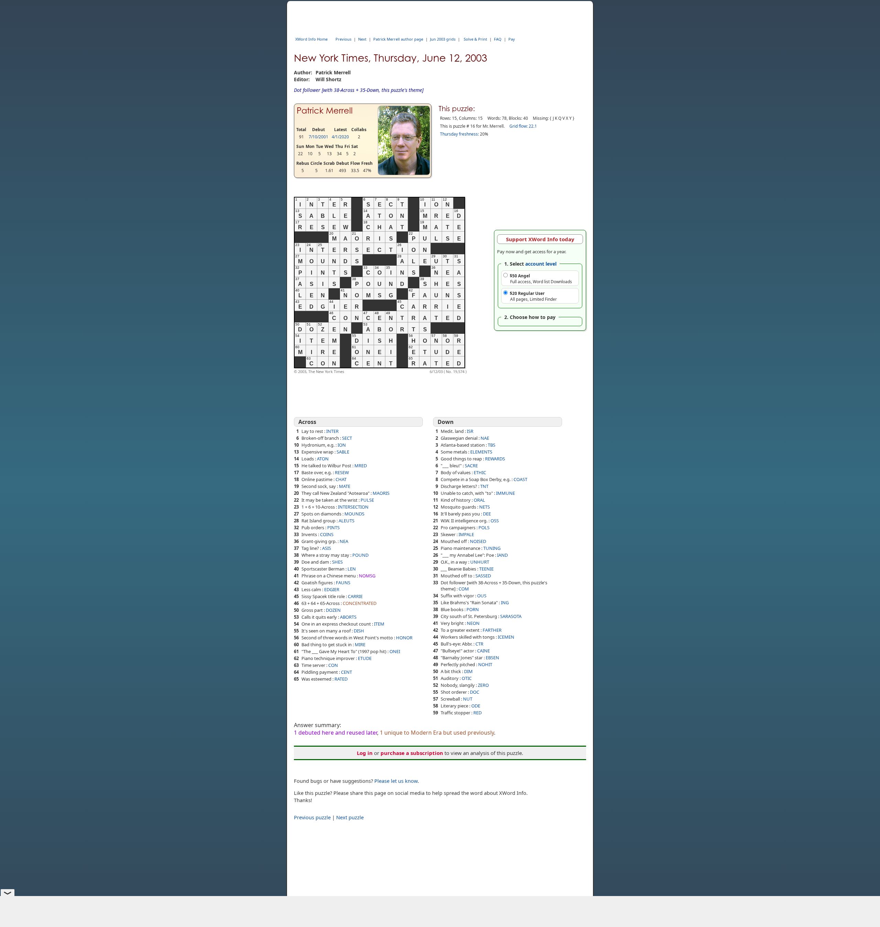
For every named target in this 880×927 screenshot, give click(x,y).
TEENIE (486, 569)
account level (541, 263)
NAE (485, 438)
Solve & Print (475, 39)
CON (333, 665)
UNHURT (479, 562)
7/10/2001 (318, 137)
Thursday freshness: (459, 134)
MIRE (360, 644)
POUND (360, 555)
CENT (346, 672)
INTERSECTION (353, 507)
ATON (323, 459)
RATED (341, 679)
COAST (520, 479)
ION (342, 445)
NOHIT (485, 664)
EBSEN (492, 657)
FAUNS (343, 582)
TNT (484, 486)
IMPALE (466, 534)
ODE (475, 706)
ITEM (379, 624)
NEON (473, 623)
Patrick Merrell (325, 111)
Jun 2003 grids (442, 39)
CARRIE (355, 596)
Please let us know (396, 780)
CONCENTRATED (359, 603)
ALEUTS (346, 521)
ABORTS (348, 617)
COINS (326, 534)
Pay (511, 39)
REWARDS (495, 459)
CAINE (483, 651)
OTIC (467, 678)
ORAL (479, 500)
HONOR (404, 638)
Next (362, 39)
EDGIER (331, 589)
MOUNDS (354, 514)
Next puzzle (350, 817)
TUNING (491, 548)
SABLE (343, 452)
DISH (359, 631)
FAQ (498, 39)
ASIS (326, 548)
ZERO (483, 685)
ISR (470, 431)
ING (505, 602)
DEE (487, 514)
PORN (472, 609)
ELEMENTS (481, 452)
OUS (481, 596)
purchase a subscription (412, 752)
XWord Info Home (311, 39)
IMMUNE (505, 493)
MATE (344, 486)
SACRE (471, 465)
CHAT (341, 479)
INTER (332, 431)
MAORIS (381, 493)
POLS (484, 527)
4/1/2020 (340, 137)
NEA (344, 541)
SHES (337, 562)
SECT (347, 438)
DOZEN (333, 610)
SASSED (483, 576)
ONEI (394, 651)
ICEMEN (506, 637)
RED (477, 713)
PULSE (367, 500)
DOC (474, 692)
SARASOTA (510, 616)
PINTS (333, 527)
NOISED (478, 541)
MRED (360, 465)
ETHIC (480, 472)
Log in (365, 752)
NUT (467, 699)
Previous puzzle (312, 817)
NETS (484, 507)
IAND (502, 555)
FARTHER (492, 630)
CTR (479, 644)
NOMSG (367, 576)
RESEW (342, 472)
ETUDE (365, 658)
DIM (468, 671)
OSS (495, 521)
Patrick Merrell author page (398, 39)
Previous (343, 39)
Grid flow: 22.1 (523, 126)
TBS (491, 445)
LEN (352, 569)
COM (464, 589)
